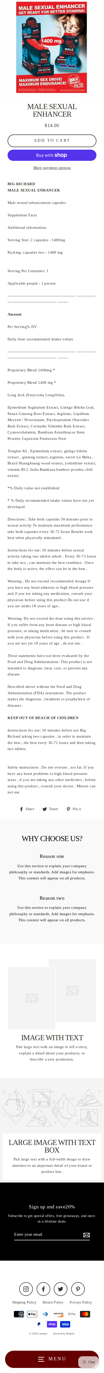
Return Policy (53, 1302)
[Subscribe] (86, 1234)
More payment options (52, 167)
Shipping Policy (24, 1302)
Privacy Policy (81, 1302)
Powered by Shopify (64, 1333)
